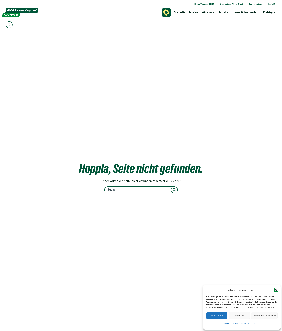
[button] (276, 289)
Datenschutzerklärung (249, 323)
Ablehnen (239, 315)
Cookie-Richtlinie (231, 323)
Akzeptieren (217, 315)
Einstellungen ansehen (264, 315)
